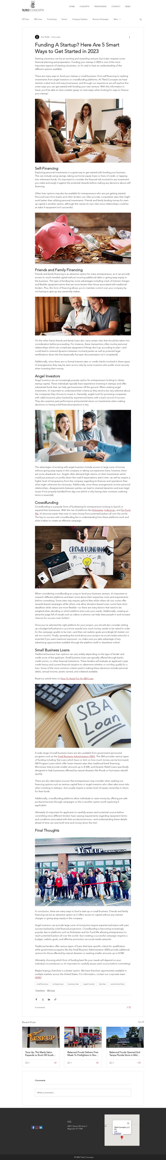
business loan (73, 984)
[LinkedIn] (40, 1127)
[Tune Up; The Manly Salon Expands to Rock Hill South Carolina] (41, 1037)
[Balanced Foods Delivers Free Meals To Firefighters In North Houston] (83, 1037)
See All (141, 1022)
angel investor (89, 984)
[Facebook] (33, 1127)
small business (42, 984)
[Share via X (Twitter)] (42, 999)
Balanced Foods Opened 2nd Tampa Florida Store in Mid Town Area (124, 1054)
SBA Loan (38, 19)
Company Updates (80, 19)
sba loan (102, 984)
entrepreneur (58, 984)
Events (64, 19)
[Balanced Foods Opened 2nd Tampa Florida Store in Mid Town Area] (125, 1037)
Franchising (52, 19)
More (116, 19)
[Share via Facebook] (36, 999)
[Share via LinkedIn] (49, 999)
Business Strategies (101, 19)
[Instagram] (37, 1127)
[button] (140, 19)
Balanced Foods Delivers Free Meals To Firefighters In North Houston (82, 1054)
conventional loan (117, 984)
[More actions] (129, 37)
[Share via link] (55, 999)
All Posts (25, 19)
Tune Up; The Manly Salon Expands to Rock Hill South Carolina (39, 1054)
